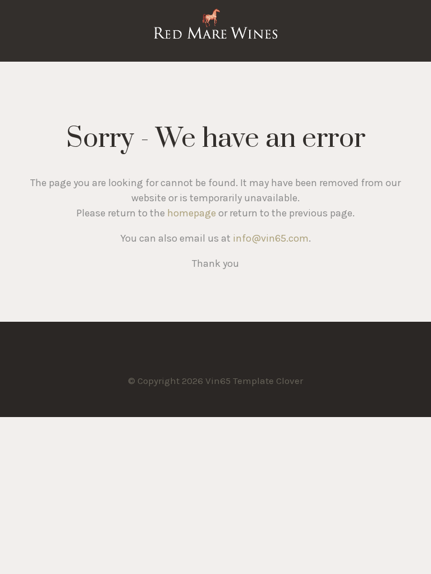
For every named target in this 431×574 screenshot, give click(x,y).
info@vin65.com (271, 238)
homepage (191, 213)
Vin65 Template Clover (215, 30)
